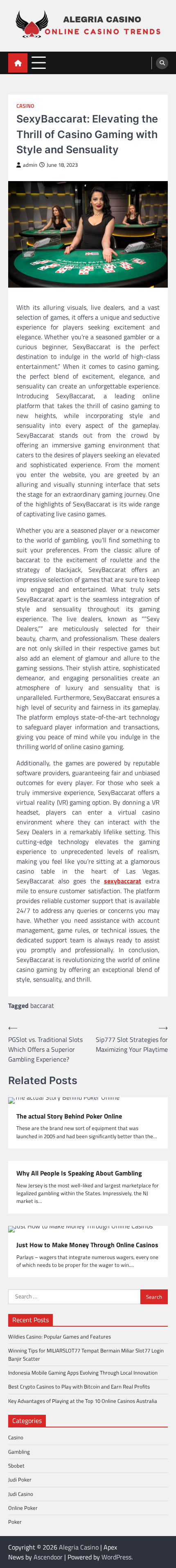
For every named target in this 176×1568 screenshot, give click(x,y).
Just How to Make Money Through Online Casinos (87, 1245)
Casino (25, 106)
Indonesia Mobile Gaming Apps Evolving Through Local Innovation (83, 1372)
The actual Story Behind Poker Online (69, 1116)
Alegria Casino (79, 1547)
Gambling (19, 1452)
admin (30, 165)
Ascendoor (48, 1557)
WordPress (116, 1557)
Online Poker (23, 1508)
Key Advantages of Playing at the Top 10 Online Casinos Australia (82, 1401)
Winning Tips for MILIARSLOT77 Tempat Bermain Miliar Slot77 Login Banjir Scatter (86, 1354)
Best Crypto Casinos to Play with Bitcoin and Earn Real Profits (79, 1386)
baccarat (42, 1005)
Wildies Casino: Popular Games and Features (59, 1336)
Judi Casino (20, 1494)
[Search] (162, 63)
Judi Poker (20, 1479)
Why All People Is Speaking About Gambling (79, 1173)
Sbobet (16, 1465)
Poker (15, 1522)
